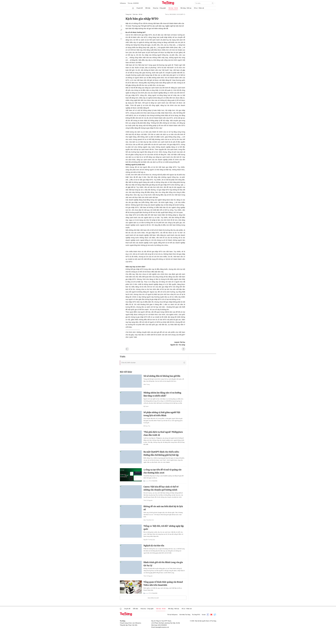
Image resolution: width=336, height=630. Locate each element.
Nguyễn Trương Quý (149, 539)
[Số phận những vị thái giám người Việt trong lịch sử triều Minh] (131, 417)
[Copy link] (121, 29)
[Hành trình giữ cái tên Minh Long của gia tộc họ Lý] (131, 567)
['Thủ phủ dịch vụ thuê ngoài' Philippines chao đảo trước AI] (131, 437)
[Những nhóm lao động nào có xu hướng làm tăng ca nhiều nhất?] (131, 397)
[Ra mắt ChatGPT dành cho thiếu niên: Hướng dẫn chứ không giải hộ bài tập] (131, 456)
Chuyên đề (139, 8)
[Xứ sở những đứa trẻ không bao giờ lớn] (131, 381)
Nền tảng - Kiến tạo (185, 8)
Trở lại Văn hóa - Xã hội (128, 348)
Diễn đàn (147, 8)
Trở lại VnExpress (172, 614)
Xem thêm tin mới (153, 598)
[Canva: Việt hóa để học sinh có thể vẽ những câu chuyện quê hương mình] (131, 491)
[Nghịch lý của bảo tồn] (131, 550)
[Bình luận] (121, 33)
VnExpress (123, 3)
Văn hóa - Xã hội (137, 14)
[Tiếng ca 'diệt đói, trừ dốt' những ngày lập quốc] (131, 531)
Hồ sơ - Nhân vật (199, 8)
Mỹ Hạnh (146, 406)
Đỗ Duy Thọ (147, 426)
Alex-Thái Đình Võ (149, 520)
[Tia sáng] (168, 3)
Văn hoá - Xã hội (173, 8)
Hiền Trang (147, 384)
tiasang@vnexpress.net (162, 627)
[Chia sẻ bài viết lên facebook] (121, 26)
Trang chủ (128, 14)
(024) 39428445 (162, 625)
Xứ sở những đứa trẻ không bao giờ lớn (162, 376)
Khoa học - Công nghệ (159, 8)
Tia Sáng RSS (196, 614)
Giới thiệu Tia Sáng (184, 614)
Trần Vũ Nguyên (148, 500)
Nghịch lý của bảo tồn (154, 545)
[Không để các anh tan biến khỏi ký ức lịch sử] (131, 511)
